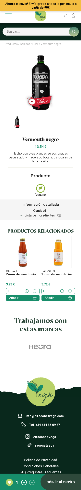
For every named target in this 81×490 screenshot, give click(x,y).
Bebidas (25, 44)
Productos (11, 44)
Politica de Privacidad (40, 460)
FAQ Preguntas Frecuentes (40, 472)
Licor (35, 44)
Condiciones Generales (40, 466)
